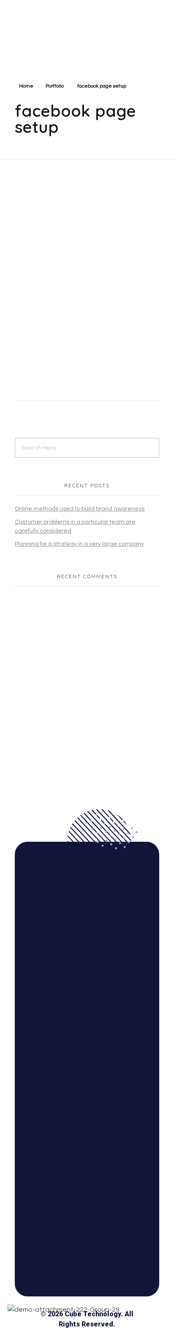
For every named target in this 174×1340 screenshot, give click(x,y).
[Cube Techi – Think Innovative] (53, 32)
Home (26, 86)
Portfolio (55, 86)
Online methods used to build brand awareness (79, 509)
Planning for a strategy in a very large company (79, 544)
